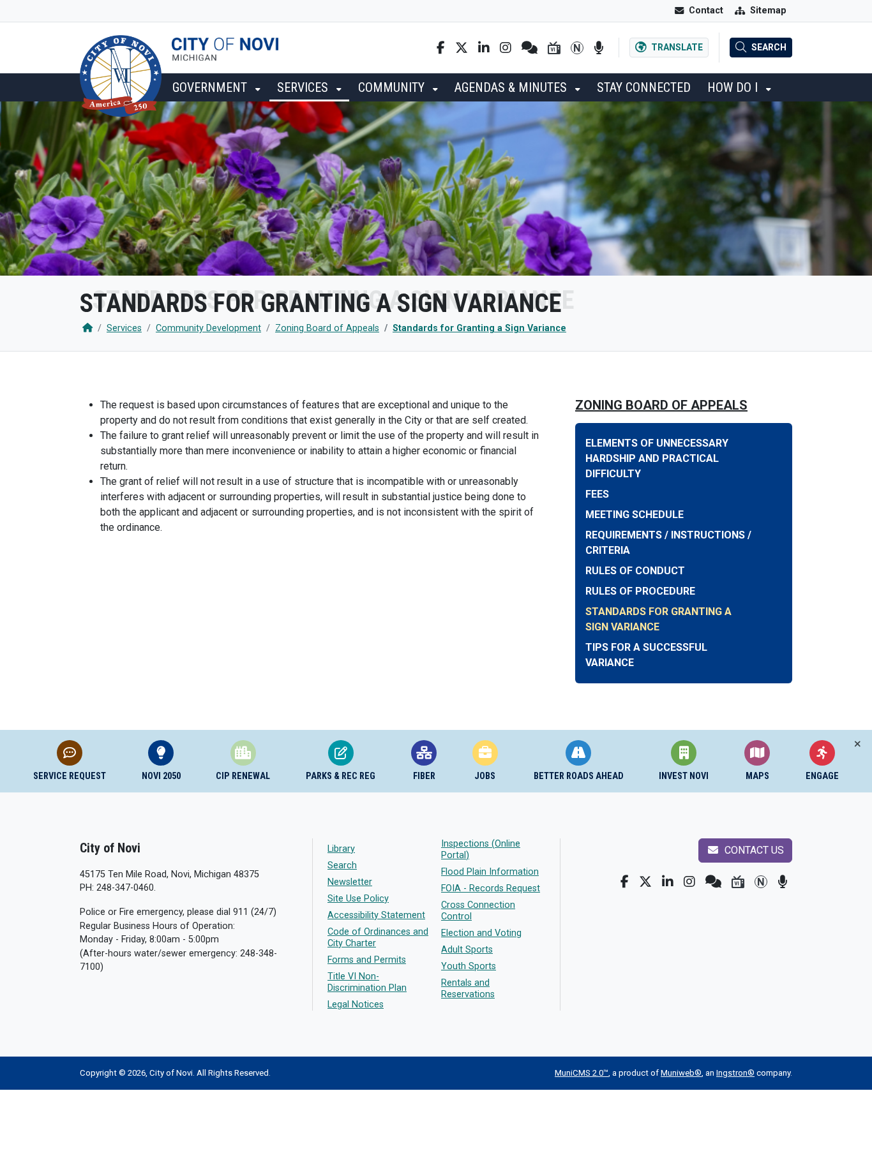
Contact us (753, 850)
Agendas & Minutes (512, 87)
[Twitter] (461, 47)
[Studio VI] (554, 47)
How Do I (734, 87)
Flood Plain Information (490, 871)
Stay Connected (644, 87)
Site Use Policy (358, 898)
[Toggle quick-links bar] (857, 744)
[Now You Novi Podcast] (598, 47)
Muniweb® (681, 1073)
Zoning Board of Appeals (327, 328)
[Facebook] (441, 47)
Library (341, 848)
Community (393, 87)
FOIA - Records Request (490, 888)
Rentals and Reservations (468, 988)
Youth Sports (468, 966)
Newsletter (349, 882)
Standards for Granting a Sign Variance (479, 328)
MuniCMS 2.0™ (581, 1073)
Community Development (208, 328)
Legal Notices (355, 1004)
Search (342, 865)
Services (304, 87)
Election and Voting (481, 933)
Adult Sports (467, 949)
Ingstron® (735, 1073)
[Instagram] (505, 47)
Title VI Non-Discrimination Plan (367, 982)
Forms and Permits (366, 959)
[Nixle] (529, 47)
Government (211, 87)
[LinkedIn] (484, 47)
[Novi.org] (577, 47)
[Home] (87, 328)
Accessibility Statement (376, 915)
